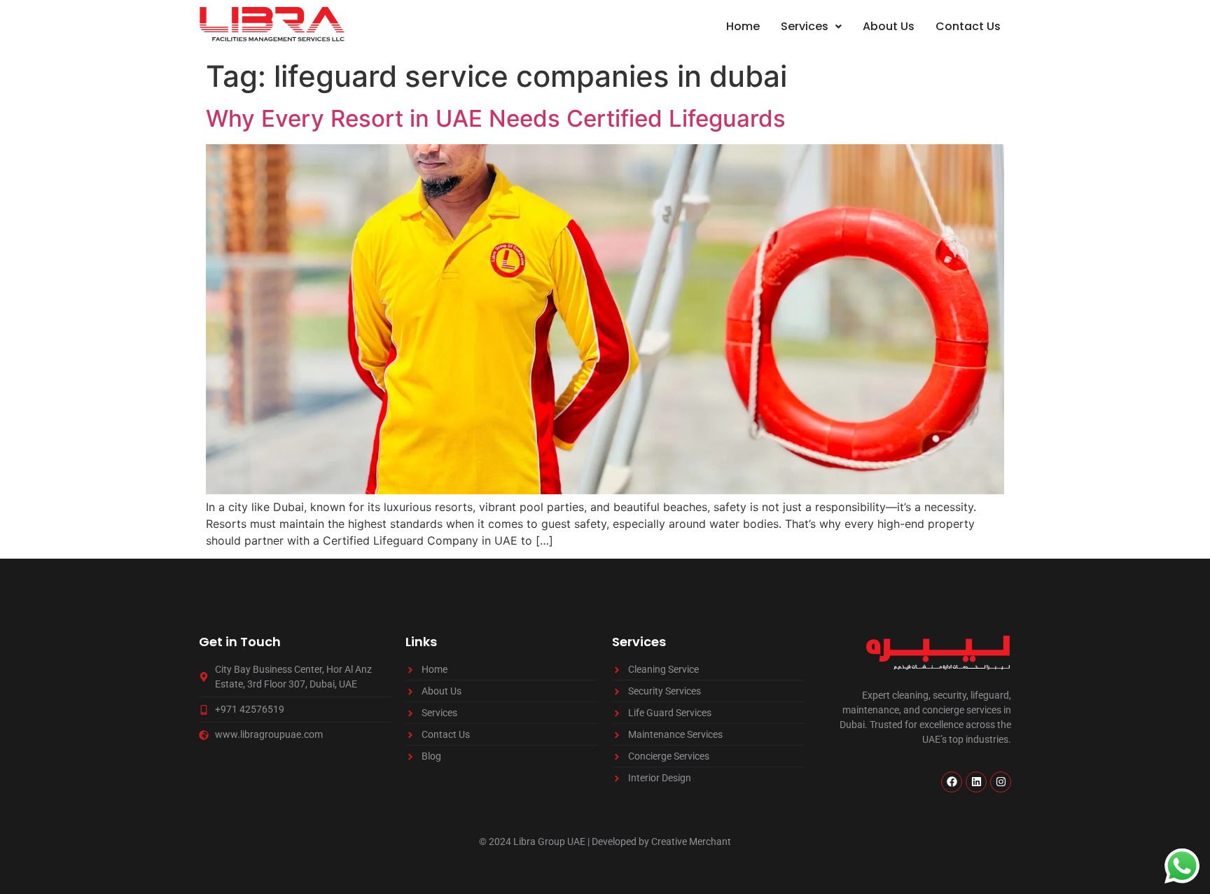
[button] (811, 27)
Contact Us (968, 26)
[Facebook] (951, 781)
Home (743, 26)
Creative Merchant (691, 841)
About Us (889, 26)
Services (804, 26)
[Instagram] (1000, 781)
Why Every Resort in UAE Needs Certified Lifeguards (496, 118)
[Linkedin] (976, 781)
